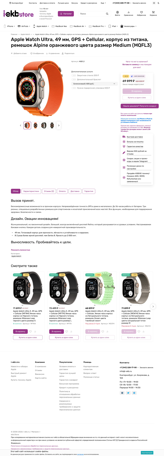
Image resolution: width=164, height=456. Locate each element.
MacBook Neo (61, 26)
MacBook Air (79, 26)
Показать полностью (20, 250)
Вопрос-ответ (89, 373)
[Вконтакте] (122, 393)
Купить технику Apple (21, 380)
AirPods (24, 26)
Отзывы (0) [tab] (49, 191)
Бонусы (75, 3)
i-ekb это (15, 362)
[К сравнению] (35, 331)
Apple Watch (42, 26)
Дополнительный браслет (89, 79)
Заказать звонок (139, 3)
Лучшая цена (63, 3)
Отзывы (38, 370)
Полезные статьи (91, 377)
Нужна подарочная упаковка (93, 88)
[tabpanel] (82, 228)
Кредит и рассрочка (89, 3)
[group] (39, 89)
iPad (114, 26)
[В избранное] (30, 331)
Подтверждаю (147, 453)
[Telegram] (134, 393)
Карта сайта (40, 378)
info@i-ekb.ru (126, 371)
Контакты (33, 3)
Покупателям (65, 362)
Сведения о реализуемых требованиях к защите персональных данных (40, 449)
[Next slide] (59, 125)
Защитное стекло (88, 75)
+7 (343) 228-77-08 (120, 3)
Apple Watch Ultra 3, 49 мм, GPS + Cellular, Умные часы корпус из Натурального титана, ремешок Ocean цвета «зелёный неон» (99, 316)
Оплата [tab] (62, 191)
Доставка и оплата (47, 3)
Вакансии (39, 374)
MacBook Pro (98, 26)
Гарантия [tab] (88, 191)
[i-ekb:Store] (19, 13)
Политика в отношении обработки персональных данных (69, 394)
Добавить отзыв (20, 53)
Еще (102, 3)
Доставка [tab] (75, 191)
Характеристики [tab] (31, 191)
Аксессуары (129, 26)
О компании (40, 366)
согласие (80, 454)
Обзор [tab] (15, 191)
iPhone (10, 26)
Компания (40, 362)
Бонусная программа (69, 384)
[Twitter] (128, 393)
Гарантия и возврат (68, 380)
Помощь (87, 362)
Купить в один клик (28, 337)
